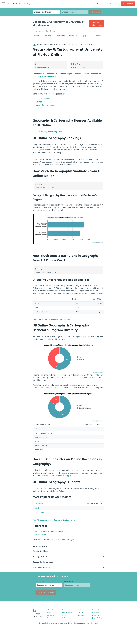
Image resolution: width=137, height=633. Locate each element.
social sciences (84, 74)
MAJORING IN (68, 581)
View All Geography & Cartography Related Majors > (55, 520)
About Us (50, 610)
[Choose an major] (74, 12)
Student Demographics (44, 105)
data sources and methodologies (60, 539)
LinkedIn (80, 618)
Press (49, 612)
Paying (84, 36)
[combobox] (106, 4)
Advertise (65, 615)
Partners (65, 618)
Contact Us (50, 615)
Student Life (73, 36)
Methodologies (67, 612)
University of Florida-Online (44, 76)
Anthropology (39, 512)
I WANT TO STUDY (41, 581)
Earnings (38, 102)
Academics (61, 36)
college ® (13, 4)
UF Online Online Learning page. (59, 475)
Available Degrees (42, 98)
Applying (48, 36)
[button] (96, 23)
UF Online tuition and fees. (60, 319)
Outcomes (97, 36)
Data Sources (66, 610)
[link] (38, 36)
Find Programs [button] (128, 4)
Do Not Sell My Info (97, 618)
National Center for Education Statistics (51, 531)
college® (37, 615)
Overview (36, 36)
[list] (38, 36)
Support (49, 618)
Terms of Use (96, 610)
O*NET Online (40, 534)
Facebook (81, 615)
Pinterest (81, 612)
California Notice (97, 615)
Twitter (80, 610)
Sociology (37, 508)
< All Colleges (26, 4)
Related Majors (40, 108)
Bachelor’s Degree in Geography (48, 131)
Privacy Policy (96, 612)
